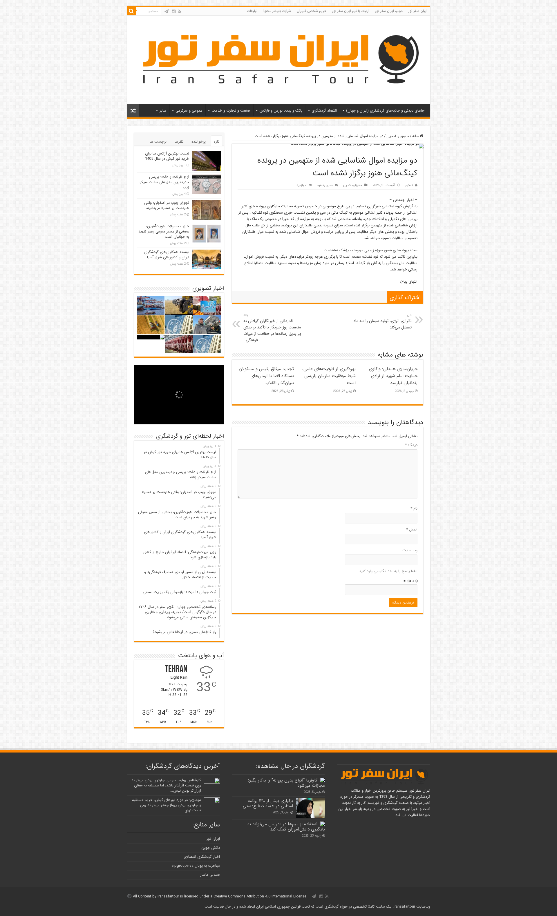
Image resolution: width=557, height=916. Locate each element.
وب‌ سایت (409, 550)
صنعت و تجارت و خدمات (230, 111)
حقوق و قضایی (397, 136)
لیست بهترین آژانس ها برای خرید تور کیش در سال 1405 (167, 156)
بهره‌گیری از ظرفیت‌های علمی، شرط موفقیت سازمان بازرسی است (329, 376)
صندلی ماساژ (210, 875)
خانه (416, 136)
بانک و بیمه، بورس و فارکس (280, 111)
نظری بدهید (324, 185)
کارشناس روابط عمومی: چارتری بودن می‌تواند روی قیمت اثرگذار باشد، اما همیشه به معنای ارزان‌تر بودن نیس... (166, 785)
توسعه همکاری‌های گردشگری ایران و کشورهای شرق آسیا (166, 254)
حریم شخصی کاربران (311, 11)
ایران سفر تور (417, 11)
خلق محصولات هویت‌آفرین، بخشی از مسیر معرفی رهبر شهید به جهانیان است (163, 231)
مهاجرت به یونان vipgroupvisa (196, 866)
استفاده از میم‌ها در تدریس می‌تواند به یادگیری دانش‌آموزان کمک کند (286, 827)
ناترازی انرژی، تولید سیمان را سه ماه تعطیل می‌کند (383, 321)
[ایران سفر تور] (278, 59)
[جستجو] (131, 11)
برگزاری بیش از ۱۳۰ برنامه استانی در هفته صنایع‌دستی (268, 803)
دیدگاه (411, 445)
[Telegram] (166, 11)
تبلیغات (252, 11)
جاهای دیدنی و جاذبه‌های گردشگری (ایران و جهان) (385, 111)
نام (413, 509)
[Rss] (179, 11)
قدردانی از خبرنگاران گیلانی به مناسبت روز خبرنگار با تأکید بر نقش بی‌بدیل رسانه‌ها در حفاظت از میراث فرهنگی (272, 327)
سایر (163, 111)
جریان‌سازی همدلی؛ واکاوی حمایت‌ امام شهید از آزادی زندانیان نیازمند (393, 376)
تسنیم (409, 185)
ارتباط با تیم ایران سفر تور (350, 11)
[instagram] (173, 11)
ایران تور (213, 839)
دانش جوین (210, 848)
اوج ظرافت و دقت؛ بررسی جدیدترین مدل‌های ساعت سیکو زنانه (164, 182)
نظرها (179, 142)
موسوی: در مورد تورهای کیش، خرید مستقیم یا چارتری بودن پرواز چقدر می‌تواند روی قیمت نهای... (166, 805)
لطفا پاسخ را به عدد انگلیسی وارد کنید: (387, 571)
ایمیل (411, 529)
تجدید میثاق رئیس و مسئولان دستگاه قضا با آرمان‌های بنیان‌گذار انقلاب (266, 376)
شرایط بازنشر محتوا (277, 11)
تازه (216, 142)
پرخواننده (198, 142)
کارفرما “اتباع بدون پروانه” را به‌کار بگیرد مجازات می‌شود (286, 783)
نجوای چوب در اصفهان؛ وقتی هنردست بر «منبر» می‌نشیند (166, 205)
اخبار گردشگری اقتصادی (202, 857)
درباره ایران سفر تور (389, 11)
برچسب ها (158, 142)
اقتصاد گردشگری (324, 111)
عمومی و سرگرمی (189, 111)
